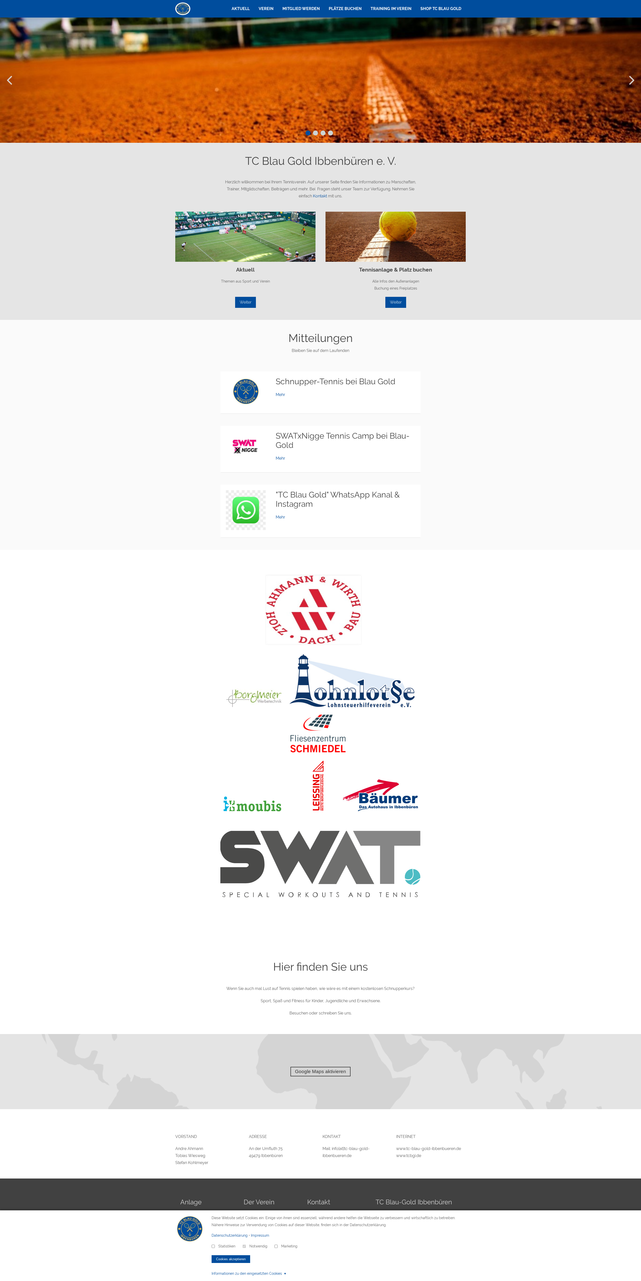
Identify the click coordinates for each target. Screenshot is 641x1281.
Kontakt (320, 196)
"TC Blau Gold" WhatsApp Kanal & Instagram (338, 499)
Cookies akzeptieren (231, 1259)
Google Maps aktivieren (320, 1071)
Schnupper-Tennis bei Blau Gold (335, 381)
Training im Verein (391, 8)
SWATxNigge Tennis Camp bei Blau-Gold (343, 440)
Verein (266, 8)
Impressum (260, 1235)
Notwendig (258, 1246)
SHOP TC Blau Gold (440, 8)
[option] (320, 80)
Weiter (245, 302)
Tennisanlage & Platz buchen (395, 270)
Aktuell (241, 8)
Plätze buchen (345, 8)
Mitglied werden (301, 8)
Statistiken (226, 1246)
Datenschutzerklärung (230, 1235)
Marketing (289, 1246)
